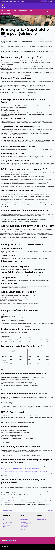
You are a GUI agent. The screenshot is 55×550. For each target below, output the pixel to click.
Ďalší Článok (51, 510)
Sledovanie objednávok (6, 13)
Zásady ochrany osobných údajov (27, 520)
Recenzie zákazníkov (7, 522)
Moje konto (5, 519)
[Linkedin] (51, 1)
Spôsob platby (23, 529)
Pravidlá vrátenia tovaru (25, 525)
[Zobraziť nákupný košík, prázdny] (46, 12)
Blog (31, 10)
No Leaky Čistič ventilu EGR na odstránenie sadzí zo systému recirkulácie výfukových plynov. (20, 468)
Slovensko (44, 1)
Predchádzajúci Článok (6, 510)
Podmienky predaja (24, 519)
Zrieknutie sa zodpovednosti (26, 530)
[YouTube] (53, 1)
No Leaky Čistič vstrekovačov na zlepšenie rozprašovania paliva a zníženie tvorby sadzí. (19, 469)
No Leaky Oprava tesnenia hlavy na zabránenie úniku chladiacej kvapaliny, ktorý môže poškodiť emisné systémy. (24, 471)
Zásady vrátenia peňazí (25, 526)
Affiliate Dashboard (7, 525)
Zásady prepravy (23, 528)
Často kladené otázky (22, 10)
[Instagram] (50, 1)
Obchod (8, 10)
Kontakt (14, 10)
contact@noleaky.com (41, 519)
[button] (53, 6)
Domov (2, 10)
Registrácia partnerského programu (10, 523)
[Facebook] (48, 1)
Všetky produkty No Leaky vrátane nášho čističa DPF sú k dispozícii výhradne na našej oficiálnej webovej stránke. (24, 500)
